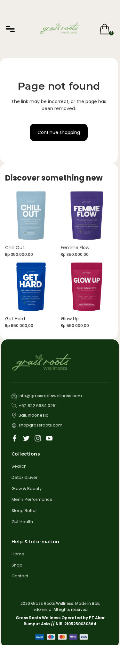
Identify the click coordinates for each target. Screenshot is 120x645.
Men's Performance (32, 499)
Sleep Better (24, 511)
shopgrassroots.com (40, 425)
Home (18, 554)
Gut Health (22, 522)
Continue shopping (58, 132)
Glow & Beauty (27, 489)
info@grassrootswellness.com (50, 396)
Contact (20, 576)
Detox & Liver (25, 477)
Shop (17, 565)
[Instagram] (38, 438)
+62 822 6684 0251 (38, 406)
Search (19, 466)
